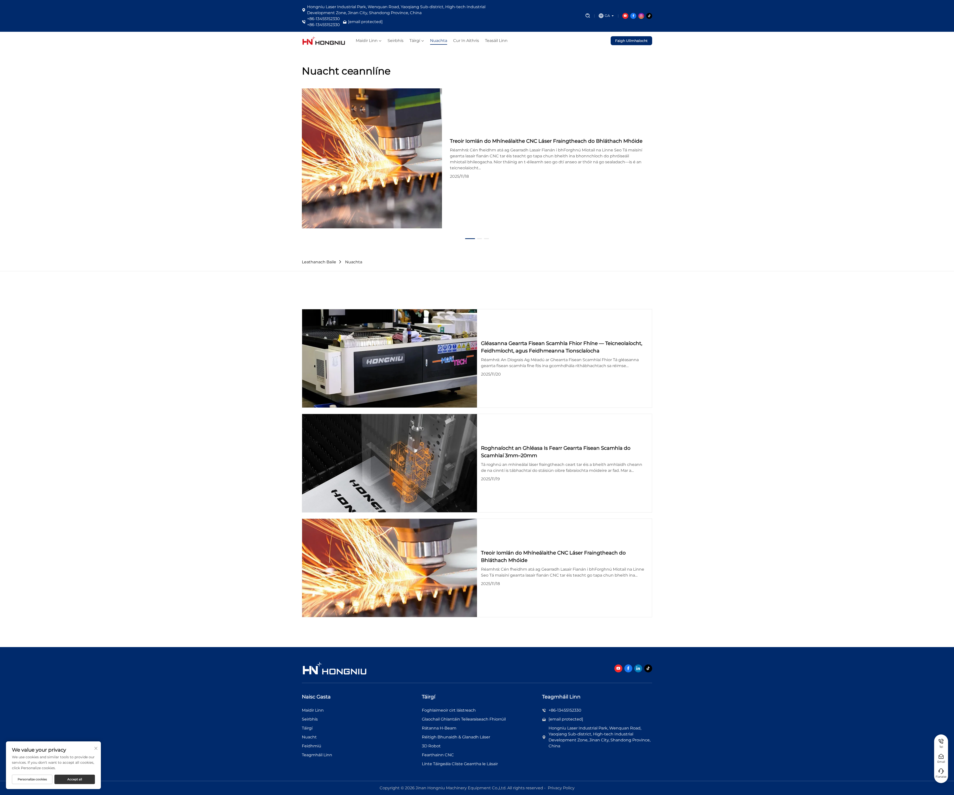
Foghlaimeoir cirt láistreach (449, 710)
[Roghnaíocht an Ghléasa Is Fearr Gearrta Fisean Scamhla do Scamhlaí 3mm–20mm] (389, 463)
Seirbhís (395, 40)
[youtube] (625, 16)
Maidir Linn (367, 40)
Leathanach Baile (319, 262)
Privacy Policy (561, 788)
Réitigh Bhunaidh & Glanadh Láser (456, 737)
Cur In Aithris (466, 40)
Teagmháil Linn (317, 755)
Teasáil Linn (496, 40)
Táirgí (414, 40)
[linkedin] (638, 668)
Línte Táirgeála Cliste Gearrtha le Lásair (460, 763)
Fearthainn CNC (438, 755)
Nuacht (309, 737)
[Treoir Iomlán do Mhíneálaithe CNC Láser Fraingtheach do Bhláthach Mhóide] (372, 158)
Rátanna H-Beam (439, 728)
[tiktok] (649, 16)
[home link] (324, 41)
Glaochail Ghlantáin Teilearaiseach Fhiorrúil (464, 719)
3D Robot (431, 746)
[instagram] (641, 16)
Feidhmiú (311, 746)
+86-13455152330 (323, 18)
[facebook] (633, 16)
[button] (302, 158)
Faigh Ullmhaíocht (631, 40)
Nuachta (438, 40)
